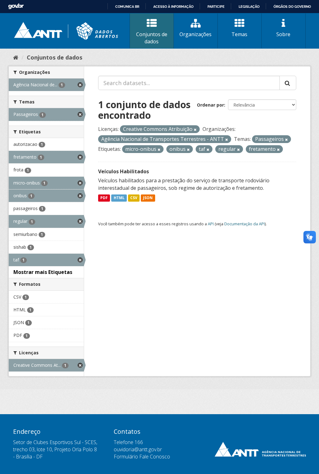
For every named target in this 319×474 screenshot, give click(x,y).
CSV (133, 198)
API (211, 224)
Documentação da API (244, 224)
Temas (239, 34)
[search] (287, 83)
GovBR (16, 6)
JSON (148, 198)
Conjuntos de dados (151, 38)
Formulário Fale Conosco (142, 456)
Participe (216, 6)
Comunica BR (127, 6)
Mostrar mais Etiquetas (42, 272)
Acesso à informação (173, 6)
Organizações (195, 34)
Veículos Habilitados (123, 171)
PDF (104, 198)
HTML (119, 198)
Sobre (283, 34)
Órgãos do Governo (292, 6)
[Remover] (195, 129)
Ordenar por (210, 105)
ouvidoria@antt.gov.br (138, 449)
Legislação (249, 6)
